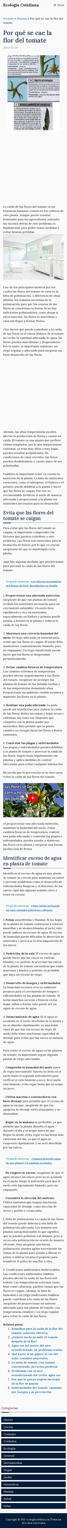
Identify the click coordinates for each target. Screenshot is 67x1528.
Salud (7, 1499)
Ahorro (8, 1420)
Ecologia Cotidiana (21, 4)
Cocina (8, 1427)
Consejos (10, 1434)
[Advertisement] (33, 169)
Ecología (9, 1448)
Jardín (8, 1477)
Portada (8, 18)
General (9, 1455)
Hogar (8, 1470)
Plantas (22, 18)
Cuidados (10, 1441)
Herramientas (13, 1463)
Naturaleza (11, 1484)
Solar (7, 1506)
